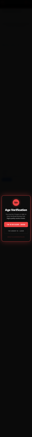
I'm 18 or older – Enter (16, 225)
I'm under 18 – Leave (16, 231)
